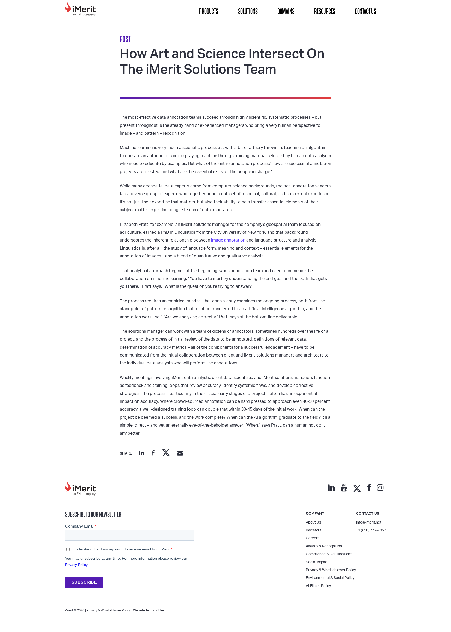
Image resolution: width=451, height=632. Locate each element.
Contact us (367, 513)
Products (208, 11)
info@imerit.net (368, 522)
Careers (312, 538)
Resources (324, 11)
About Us (313, 522)
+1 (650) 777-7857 (371, 530)
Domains (285, 11)
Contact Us (365, 11)
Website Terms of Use (148, 610)
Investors (313, 530)
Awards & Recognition (324, 546)
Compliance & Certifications (329, 554)
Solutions (248, 11)
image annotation (228, 240)
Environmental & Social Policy (330, 578)
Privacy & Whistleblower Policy (331, 570)
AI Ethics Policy (318, 586)
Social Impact (317, 562)
